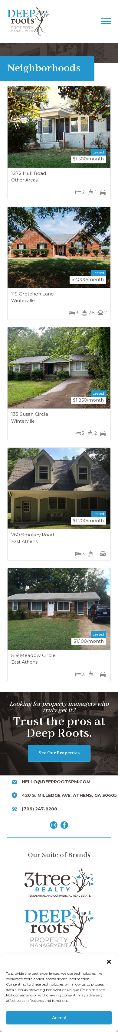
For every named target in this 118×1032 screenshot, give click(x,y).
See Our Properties (59, 753)
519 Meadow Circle (33, 655)
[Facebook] (64, 826)
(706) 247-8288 (39, 809)
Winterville (23, 300)
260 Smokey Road (32, 535)
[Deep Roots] (51, 21)
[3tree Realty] (59, 882)
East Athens (24, 541)
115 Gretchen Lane (32, 294)
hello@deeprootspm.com (56, 781)
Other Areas (24, 180)
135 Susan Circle (29, 414)
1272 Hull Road (28, 173)
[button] (109, 962)
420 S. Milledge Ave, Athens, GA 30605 (69, 795)
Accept (59, 1017)
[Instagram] (53, 826)
